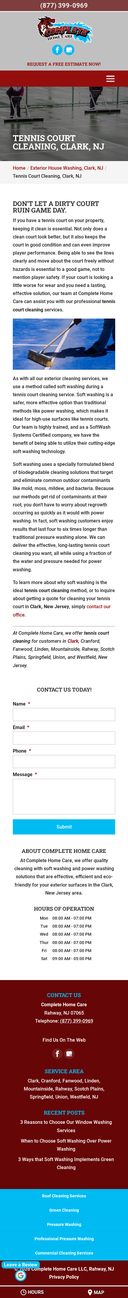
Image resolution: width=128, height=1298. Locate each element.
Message (25, 774)
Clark (73, 641)
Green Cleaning (64, 1210)
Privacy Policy (64, 1277)
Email (21, 727)
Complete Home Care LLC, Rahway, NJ (72, 1269)
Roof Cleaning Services (64, 1196)
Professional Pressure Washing (64, 1238)
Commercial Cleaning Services (64, 1253)
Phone (22, 751)
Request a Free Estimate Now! (64, 64)
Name (21, 704)
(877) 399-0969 (64, 5)
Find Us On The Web (64, 1040)
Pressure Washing (64, 1224)
